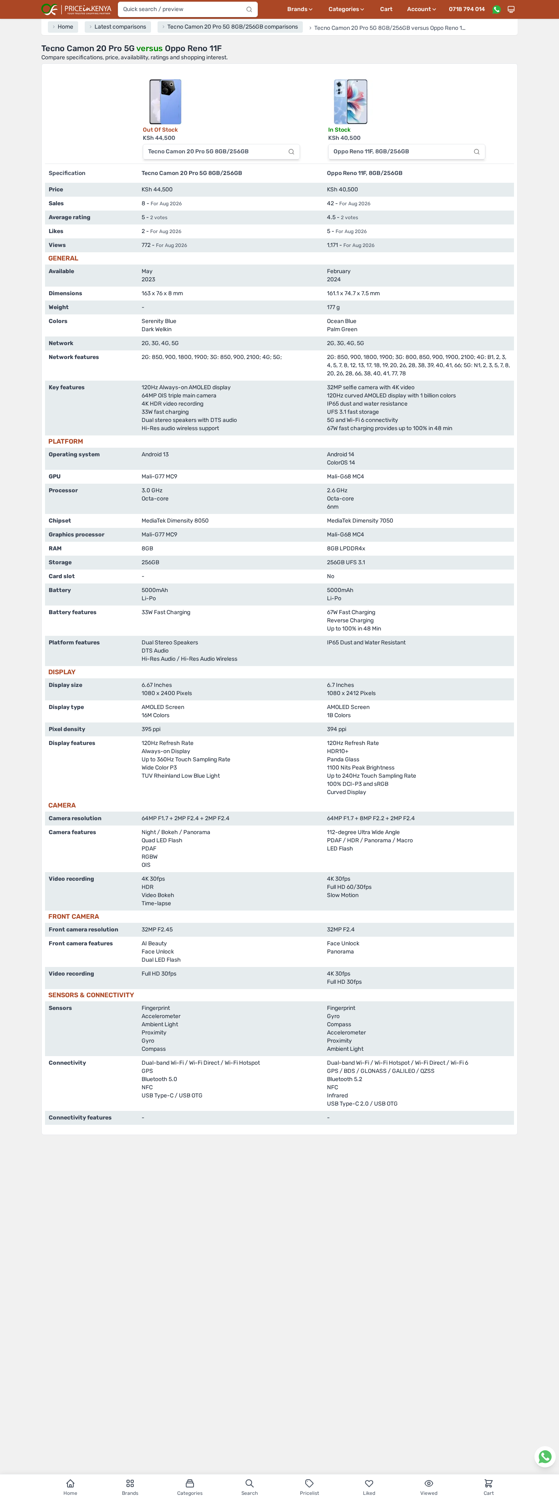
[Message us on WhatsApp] (496, 9)
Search (249, 1493)
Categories (190, 1493)
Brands (130, 1493)
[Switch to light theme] (511, 9)
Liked (369, 1493)
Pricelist (309, 1493)
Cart (386, 9)
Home (70, 1493)
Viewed (428, 1493)
